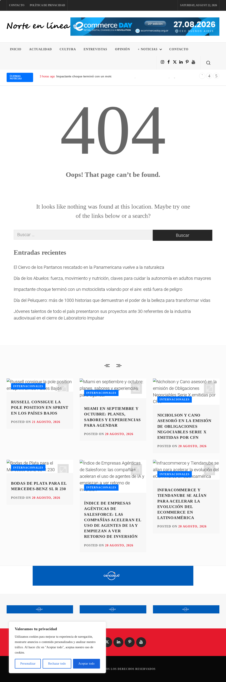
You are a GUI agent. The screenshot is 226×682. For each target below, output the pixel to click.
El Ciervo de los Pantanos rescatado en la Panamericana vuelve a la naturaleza (89, 267)
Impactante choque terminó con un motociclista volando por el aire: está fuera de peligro (117, 76)
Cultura (68, 49)
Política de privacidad (47, 5)
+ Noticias (148, 49)
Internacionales (28, 386)
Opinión (122, 49)
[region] (57, 647)
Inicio (15, 49)
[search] (208, 62)
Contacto (16, 5)
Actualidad (40, 49)
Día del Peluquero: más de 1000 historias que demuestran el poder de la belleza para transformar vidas (112, 300)
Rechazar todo (57, 663)
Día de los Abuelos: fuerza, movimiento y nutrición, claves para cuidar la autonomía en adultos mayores (112, 278)
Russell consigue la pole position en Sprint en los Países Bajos (39, 407)
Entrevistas (95, 49)
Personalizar (28, 663)
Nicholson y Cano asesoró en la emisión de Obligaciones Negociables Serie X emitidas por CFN (184, 426)
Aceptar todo (86, 663)
